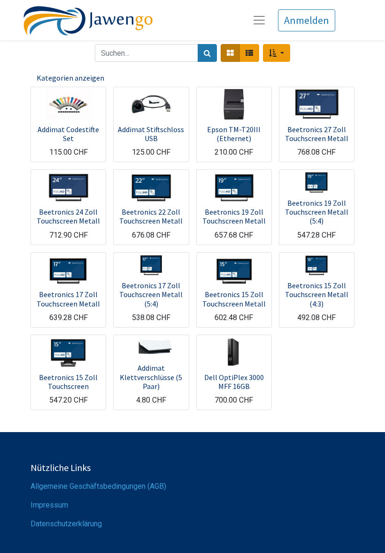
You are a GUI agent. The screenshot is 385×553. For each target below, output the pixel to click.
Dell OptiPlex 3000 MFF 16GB (234, 382)
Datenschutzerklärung (66, 523)
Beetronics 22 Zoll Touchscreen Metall (151, 216)
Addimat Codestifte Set (68, 134)
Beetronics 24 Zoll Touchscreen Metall (68, 216)
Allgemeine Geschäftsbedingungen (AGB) (98, 486)
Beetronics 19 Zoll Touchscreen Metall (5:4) (316, 211)
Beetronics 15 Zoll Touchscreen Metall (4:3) (316, 294)
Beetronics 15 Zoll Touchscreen (68, 382)
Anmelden (306, 20)
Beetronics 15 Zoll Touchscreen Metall (234, 299)
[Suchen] (207, 53)
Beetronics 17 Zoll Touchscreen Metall (68, 299)
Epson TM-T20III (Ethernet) (234, 134)
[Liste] (249, 53)
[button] (276, 53)
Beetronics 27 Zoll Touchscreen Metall (316, 134)
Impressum (49, 505)
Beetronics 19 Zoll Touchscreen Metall (234, 216)
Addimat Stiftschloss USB (151, 134)
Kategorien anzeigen (70, 77)
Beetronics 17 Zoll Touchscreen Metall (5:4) (151, 294)
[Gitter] (230, 53)
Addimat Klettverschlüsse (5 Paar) (151, 376)
